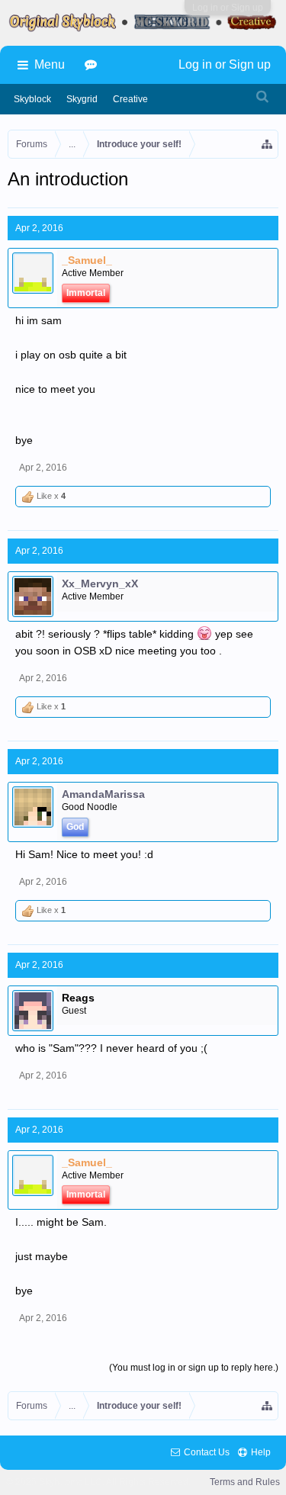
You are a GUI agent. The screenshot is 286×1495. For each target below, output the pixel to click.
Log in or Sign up (227, 7)
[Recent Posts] (93, 65)
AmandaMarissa (103, 794)
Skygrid (82, 99)
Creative (130, 99)
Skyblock (32, 99)
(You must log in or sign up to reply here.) (193, 1367)
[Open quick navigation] (268, 144)
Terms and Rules (245, 1482)
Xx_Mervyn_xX (100, 583)
